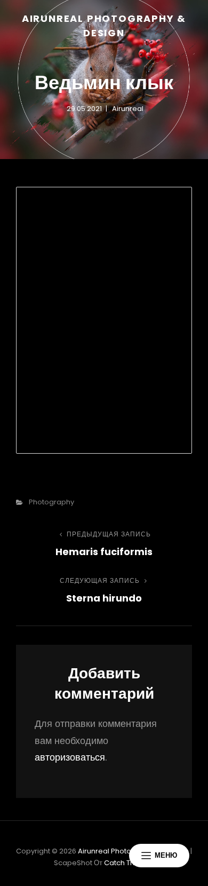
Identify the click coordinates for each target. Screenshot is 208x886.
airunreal (127, 109)
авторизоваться (70, 757)
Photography (51, 502)
